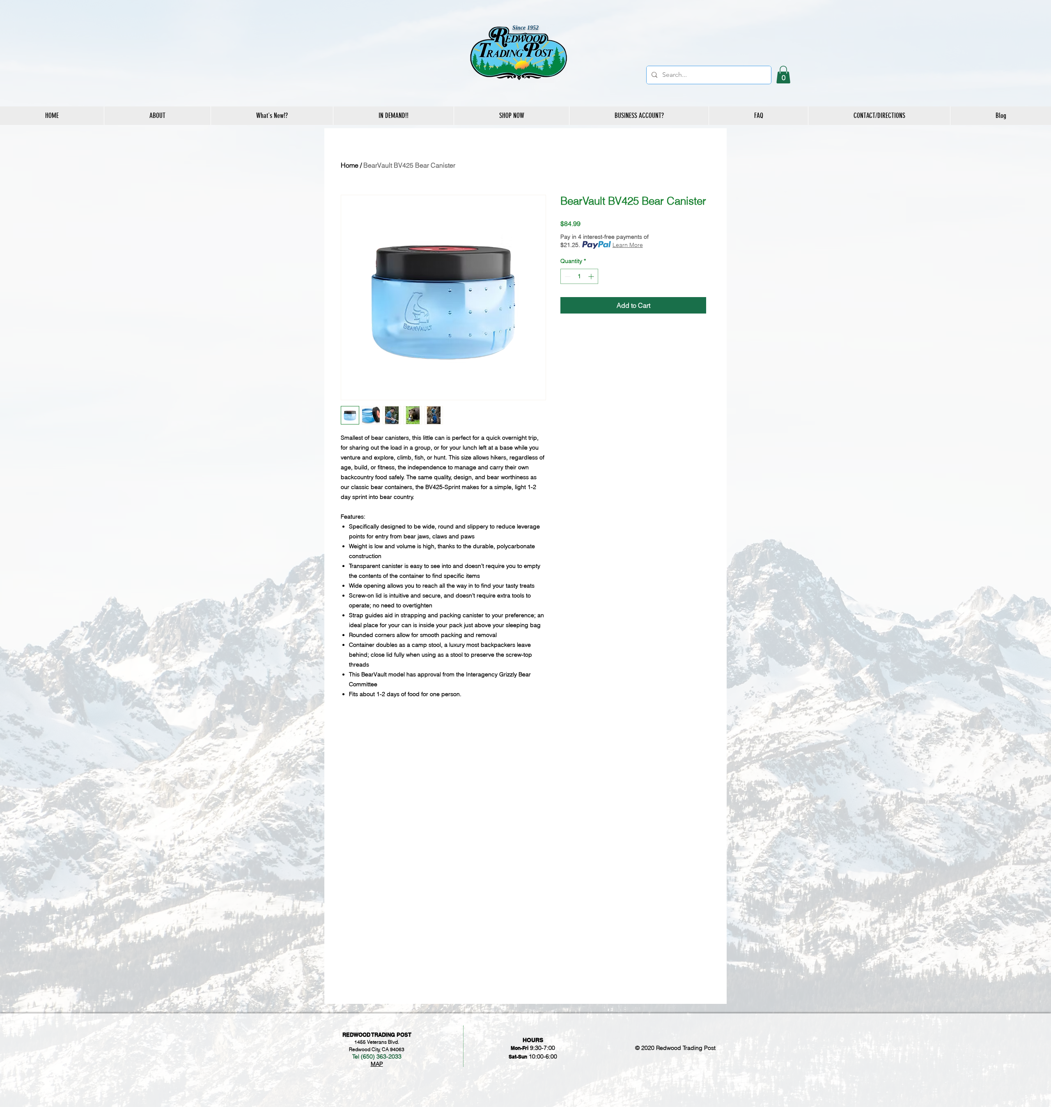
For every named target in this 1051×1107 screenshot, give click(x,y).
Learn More (628, 245)
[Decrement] (567, 276)
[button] (783, 74)
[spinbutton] (579, 276)
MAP (377, 1064)
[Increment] (592, 276)
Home (349, 165)
